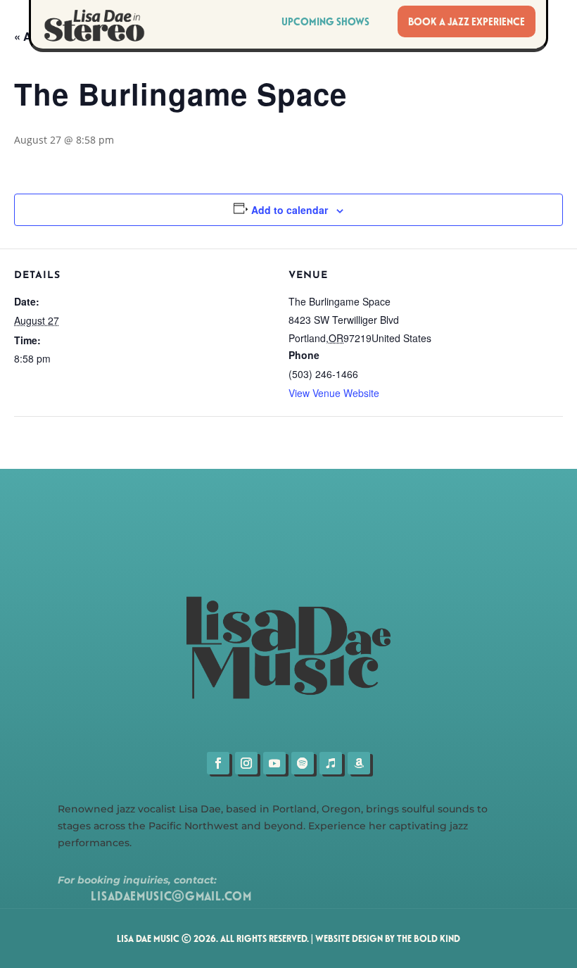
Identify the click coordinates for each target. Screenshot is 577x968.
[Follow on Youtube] (274, 763)
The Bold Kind (428, 938)
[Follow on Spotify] (302, 763)
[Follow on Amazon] (359, 763)
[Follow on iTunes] (330, 763)
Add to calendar (289, 210)
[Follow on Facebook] (218, 763)
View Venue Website (333, 393)
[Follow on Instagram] (246, 763)
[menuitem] (466, 21)
